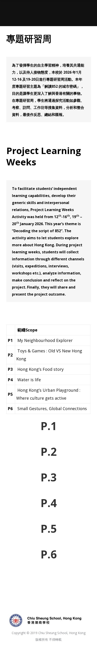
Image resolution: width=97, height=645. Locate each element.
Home (34, 16)
